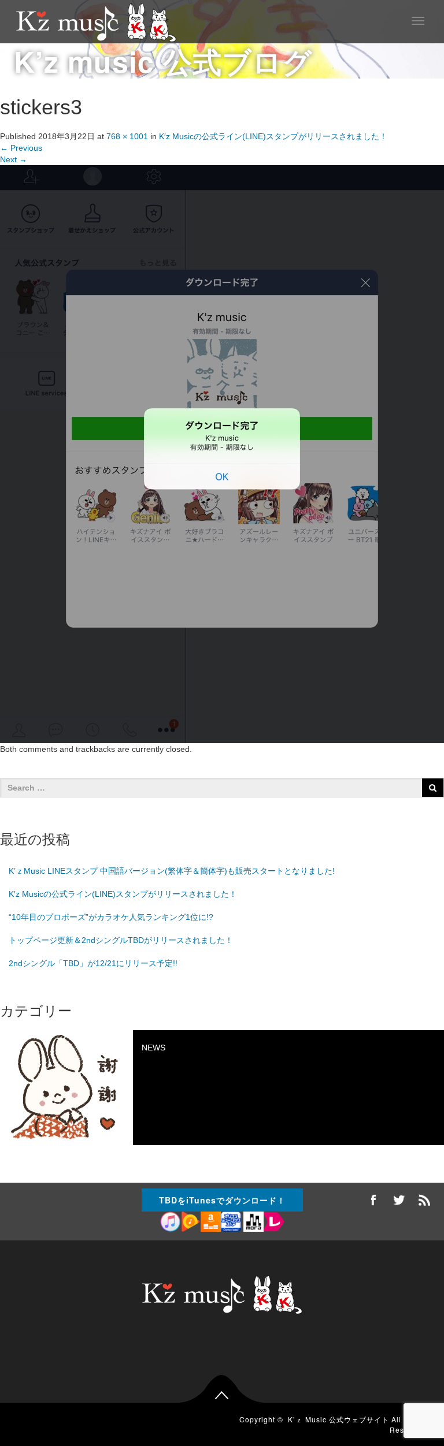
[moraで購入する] (252, 1222)
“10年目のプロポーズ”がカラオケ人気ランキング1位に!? (111, 917)
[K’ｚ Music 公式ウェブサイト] (96, 21)
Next (13, 159)
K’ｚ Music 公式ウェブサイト (338, 1419)
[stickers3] (222, 454)
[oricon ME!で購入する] (231, 1222)
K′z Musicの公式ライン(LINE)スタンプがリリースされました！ (273, 136)
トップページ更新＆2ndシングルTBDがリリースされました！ (121, 940)
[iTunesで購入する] (170, 1222)
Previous (21, 147)
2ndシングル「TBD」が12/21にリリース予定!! (93, 963)
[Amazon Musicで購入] (211, 1222)
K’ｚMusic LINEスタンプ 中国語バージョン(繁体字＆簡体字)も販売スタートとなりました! (172, 870)
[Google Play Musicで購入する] (190, 1222)
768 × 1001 (127, 136)
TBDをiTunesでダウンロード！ (222, 1200)
